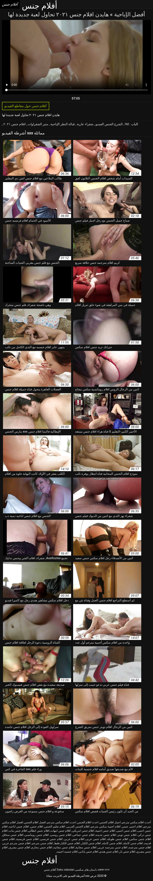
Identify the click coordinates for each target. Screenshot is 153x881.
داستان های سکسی (86, 869)
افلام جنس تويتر (127, 834)
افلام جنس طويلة (117, 839)
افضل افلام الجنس (35, 822)
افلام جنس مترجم (42, 843)
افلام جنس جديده (106, 834)
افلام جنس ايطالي (38, 830)
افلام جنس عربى (96, 839)
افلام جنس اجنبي (126, 830)
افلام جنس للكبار (91, 843)
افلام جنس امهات (61, 830)
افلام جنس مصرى (19, 847)
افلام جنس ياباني (88, 851)
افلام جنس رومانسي (37, 834)
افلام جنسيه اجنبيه (67, 851)
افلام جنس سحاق (13, 834)
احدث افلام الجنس (87, 822)
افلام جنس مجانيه (64, 847)
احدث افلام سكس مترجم (61, 822)
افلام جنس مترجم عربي (16, 843)
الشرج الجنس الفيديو (109, 124)
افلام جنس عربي (74, 839)
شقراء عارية (84, 124)
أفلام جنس (50, 869)
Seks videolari (65, 869)
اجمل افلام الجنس (110, 822)
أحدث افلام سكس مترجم (136, 822)
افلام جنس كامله (112, 843)
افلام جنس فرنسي (51, 839)
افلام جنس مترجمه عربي (112, 847)
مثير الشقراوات (37, 124)
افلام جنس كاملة (133, 843)
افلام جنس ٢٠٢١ (14, 124)
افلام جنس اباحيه (19, 826)
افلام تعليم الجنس (54, 826)
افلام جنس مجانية (86, 847)
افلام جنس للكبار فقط (67, 843)
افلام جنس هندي (108, 851)
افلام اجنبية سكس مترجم (106, 826)
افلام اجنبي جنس (132, 826)
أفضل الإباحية (129, 14)
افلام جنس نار (127, 851)
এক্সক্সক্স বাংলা (103, 869)
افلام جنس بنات (18, 830)
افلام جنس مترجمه (140, 847)
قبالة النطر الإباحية (62, 124)
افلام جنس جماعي (83, 834)
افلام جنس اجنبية (105, 830)
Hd (126, 124)
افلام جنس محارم (41, 847)
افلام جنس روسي (61, 834)
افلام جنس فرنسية (27, 839)
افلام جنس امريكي (83, 830)
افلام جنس (36, 826)
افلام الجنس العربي (78, 826)
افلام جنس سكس (140, 839)
